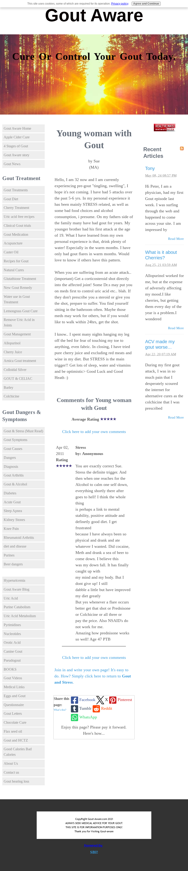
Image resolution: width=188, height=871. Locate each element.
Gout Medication (16, 234)
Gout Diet (11, 199)
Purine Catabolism (17, 607)
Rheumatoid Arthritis (19, 538)
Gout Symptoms (15, 440)
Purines (9, 555)
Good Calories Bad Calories (18, 751)
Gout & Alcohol (15, 484)
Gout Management (17, 334)
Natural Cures (14, 270)
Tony (150, 168)
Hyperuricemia (14, 580)
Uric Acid (11, 598)
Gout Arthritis (14, 475)
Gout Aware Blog (16, 589)
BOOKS (10, 669)
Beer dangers (13, 564)
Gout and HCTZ (16, 740)
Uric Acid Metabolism (20, 616)
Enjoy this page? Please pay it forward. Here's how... (94, 730)
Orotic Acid (12, 642)
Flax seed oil (13, 731)
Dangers (10, 458)
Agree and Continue (146, 3)
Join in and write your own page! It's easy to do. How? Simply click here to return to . (92, 676)
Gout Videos (13, 678)
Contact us (11, 772)
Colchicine (11, 396)
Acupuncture (13, 243)
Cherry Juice (13, 352)
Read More (176, 239)
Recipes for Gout (16, 261)
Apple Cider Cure (17, 137)
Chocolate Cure (15, 722)
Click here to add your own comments (94, 431)
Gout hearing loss (16, 781)
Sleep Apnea (13, 511)
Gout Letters (13, 713)
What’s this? (60, 709)
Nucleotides (12, 634)
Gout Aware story (16, 155)
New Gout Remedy (18, 288)
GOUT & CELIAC (18, 379)
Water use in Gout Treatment (17, 299)
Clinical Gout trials (17, 225)
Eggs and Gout (14, 696)
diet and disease (15, 546)
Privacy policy (119, 3)
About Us (11, 763)
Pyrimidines (12, 625)
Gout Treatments (16, 190)
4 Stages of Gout (16, 146)
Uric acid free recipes (19, 217)
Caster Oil (11, 252)
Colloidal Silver (15, 370)
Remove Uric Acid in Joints (19, 322)
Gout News (12, 164)
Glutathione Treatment (20, 279)
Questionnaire (14, 705)
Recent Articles (153, 152)
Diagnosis (11, 466)
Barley (8, 387)
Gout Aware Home (17, 128)
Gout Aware (94, 15)
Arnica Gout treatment (20, 361)
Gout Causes (13, 449)
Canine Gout (13, 651)
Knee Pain (11, 529)
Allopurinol (12, 343)
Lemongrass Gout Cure (21, 311)
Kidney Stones (14, 520)
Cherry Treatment (16, 208)
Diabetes (10, 493)
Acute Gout (12, 502)
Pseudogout (12, 660)
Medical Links (14, 687)
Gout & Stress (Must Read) (23, 431)
